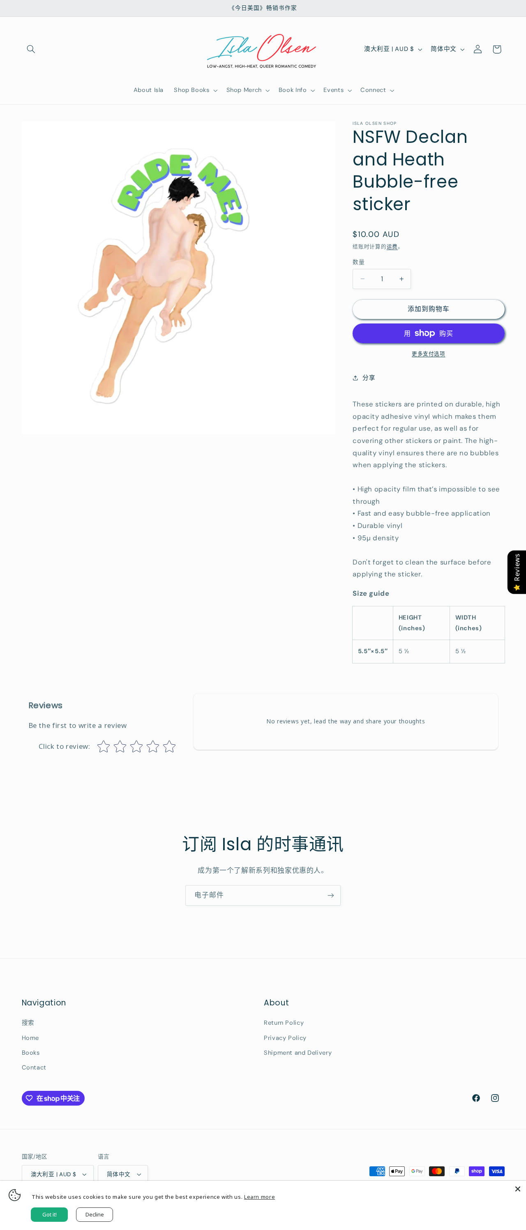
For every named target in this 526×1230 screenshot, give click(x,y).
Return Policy (284, 1023)
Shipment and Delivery (298, 1053)
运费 (392, 246)
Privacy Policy (285, 1038)
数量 (359, 262)
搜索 (28, 1023)
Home (30, 1038)
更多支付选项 (428, 354)
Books (31, 1053)
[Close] (518, 1189)
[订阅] (330, 895)
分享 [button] (368, 378)
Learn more (259, 1196)
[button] (31, 49)
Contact (34, 1067)
